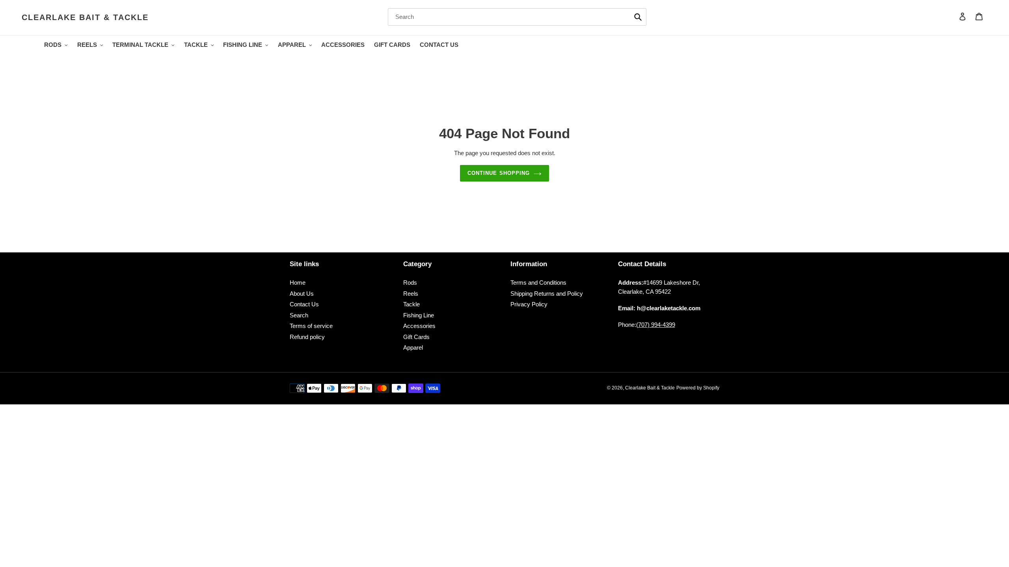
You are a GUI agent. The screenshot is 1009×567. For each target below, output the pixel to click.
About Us (302, 293)
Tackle (411, 304)
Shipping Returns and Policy (546, 293)
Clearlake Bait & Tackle (85, 17)
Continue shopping (498, 173)
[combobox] (517, 17)
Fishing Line (418, 315)
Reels (410, 293)
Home (297, 282)
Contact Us (304, 304)
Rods (410, 282)
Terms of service (311, 325)
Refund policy (307, 337)
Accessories (419, 325)
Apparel (413, 347)
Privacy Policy (528, 304)
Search (299, 315)
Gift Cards (416, 337)
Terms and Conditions (538, 282)
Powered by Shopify (697, 388)
